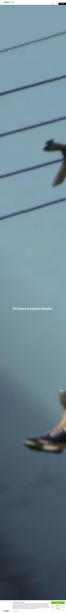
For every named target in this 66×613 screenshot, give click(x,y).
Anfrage (62, 3)
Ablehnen (58, 608)
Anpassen (57, 605)
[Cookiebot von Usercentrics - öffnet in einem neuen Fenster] (6, 611)
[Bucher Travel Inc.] (7, 2)
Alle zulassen (58, 602)
